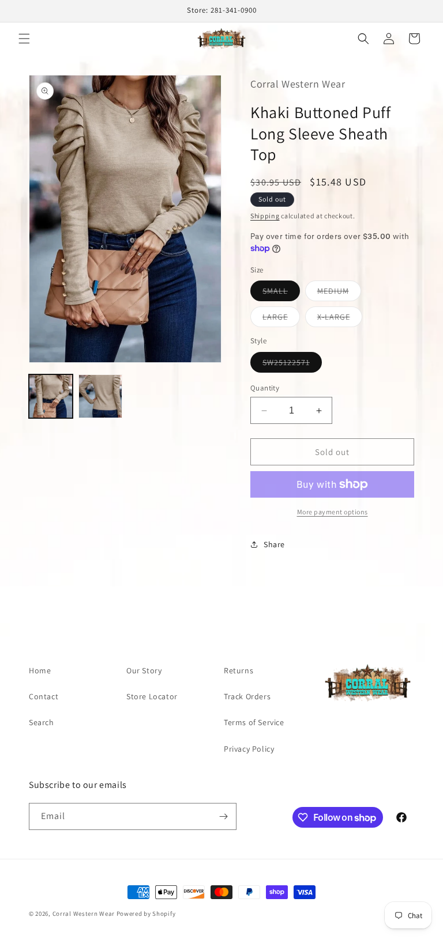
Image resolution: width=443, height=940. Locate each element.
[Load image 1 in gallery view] (51, 396)
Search (41, 722)
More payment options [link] (332, 511)
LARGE (281, 319)
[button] (24, 38)
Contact (43, 696)
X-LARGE (339, 319)
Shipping (265, 215)
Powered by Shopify (146, 913)
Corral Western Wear (83, 913)
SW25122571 (292, 365)
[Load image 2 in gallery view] (100, 396)
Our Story (144, 670)
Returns (238, 670)
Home (40, 670)
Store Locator (152, 696)
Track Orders (247, 696)
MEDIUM (339, 293)
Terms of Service (254, 722)
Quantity (264, 388)
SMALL (281, 293)
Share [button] (274, 544)
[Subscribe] (223, 816)
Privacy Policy (249, 749)
